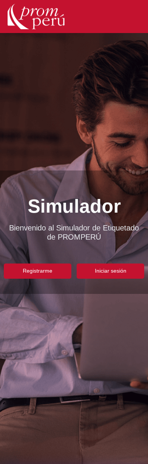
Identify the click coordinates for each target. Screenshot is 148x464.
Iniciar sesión (110, 271)
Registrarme (37, 271)
